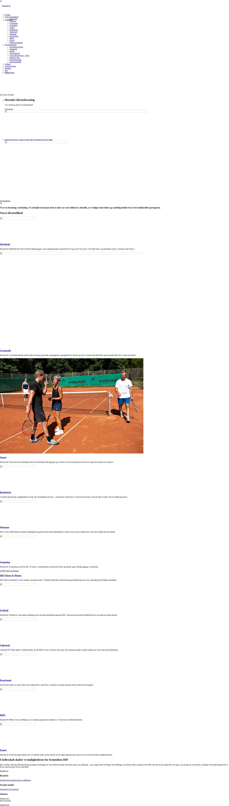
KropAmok (5, 680)
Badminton (5, 492)
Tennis (3, 457)
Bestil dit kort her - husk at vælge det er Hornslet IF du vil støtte (29, 140)
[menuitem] (117, 15)
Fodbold (4, 610)
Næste (7, 201)
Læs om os (9, 109)
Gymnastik (5, 350)
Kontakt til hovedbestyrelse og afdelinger (15, 780)
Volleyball (5, 645)
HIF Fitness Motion (10, 575)
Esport (3, 750)
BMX (2, 715)
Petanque (4, 527)
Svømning (5, 562)
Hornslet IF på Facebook (9, 789)
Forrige (2, 201)
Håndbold (5, 244)
